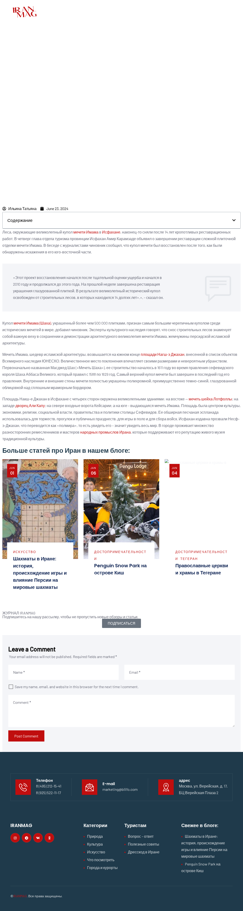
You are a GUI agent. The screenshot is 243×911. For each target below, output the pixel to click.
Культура (95, 844)
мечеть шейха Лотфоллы (210, 399)
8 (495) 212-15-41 (48, 786)
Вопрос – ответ (141, 836)
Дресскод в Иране (143, 852)
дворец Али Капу (30, 405)
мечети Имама (85, 232)
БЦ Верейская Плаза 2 (198, 792)
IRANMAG (20, 896)
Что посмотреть (100, 859)
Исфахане (111, 232)
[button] (234, 220)
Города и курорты (102, 867)
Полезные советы (143, 844)
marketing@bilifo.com (120, 789)
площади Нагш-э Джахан (162, 354)
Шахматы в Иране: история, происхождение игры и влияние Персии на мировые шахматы (40, 573)
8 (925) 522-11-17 (48, 792)
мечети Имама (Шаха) (32, 323)
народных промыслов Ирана (105, 432)
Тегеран (189, 559)
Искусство (24, 552)
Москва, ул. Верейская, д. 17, (203, 786)
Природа (95, 836)
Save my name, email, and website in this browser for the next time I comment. (77, 686)
